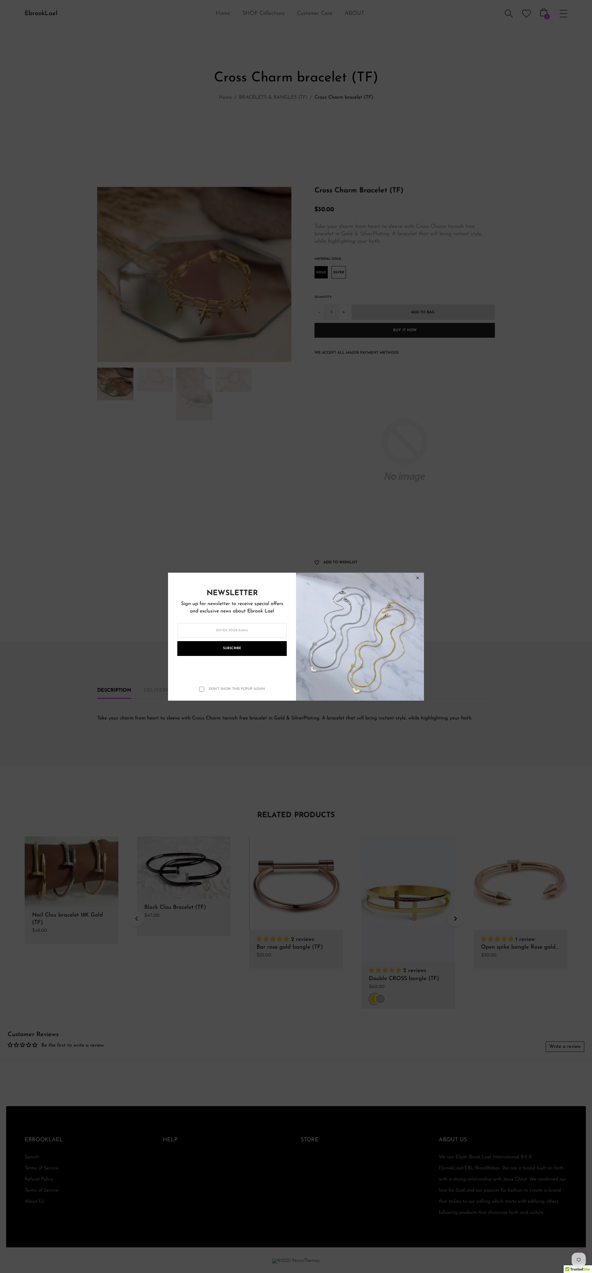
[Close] (417, 578)
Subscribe (232, 648)
